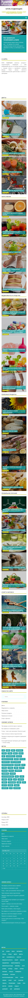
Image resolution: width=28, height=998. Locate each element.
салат (21, 776)
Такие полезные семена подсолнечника (10, 411)
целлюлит (5, 788)
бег (3, 750)
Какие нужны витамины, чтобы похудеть (12, 369)
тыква (19, 782)
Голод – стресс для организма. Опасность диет (12, 548)
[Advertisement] (14, 85)
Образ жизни (6, 197)
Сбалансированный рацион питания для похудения (14, 922)
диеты (21, 753)
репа (16, 776)
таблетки (20, 779)
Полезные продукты (9, 394)
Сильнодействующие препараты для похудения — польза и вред (13, 331)
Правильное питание (9, 493)
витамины (19, 750)
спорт (10, 779)
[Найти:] (14, 696)
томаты (4, 782)
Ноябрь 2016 (5, 825)
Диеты (4, 98)
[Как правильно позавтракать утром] (14, 28)
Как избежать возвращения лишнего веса (11, 270)
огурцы (10, 767)
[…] (4, 49)
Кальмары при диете (9, 450)
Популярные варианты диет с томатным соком (12, 232)
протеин (12, 773)
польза (11, 770)
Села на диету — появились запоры (14, 567)
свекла (4, 779)
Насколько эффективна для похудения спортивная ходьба (12, 665)
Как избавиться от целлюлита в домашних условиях (12, 387)
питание (4, 770)
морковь (17, 764)
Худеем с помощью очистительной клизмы (14, 350)
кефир (16, 759)
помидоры (18, 770)
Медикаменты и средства (8, 708)
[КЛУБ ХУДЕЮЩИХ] (14, 5)
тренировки (12, 782)
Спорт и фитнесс (8, 592)
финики (10, 785)
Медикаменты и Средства (11, 295)
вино (13, 750)
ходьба (17, 785)
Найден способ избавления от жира (14, 289)
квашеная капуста (7, 759)
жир (3, 756)
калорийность (11, 756)
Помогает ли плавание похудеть (13, 610)
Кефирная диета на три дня (11, 134)
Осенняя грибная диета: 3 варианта (14, 153)
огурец (4, 767)
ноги (23, 764)
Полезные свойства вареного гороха (12, 468)
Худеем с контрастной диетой (12, 172)
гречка (4, 753)
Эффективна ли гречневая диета (13, 116)
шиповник (17, 788)
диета (15, 753)
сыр (15, 779)
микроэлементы (15, 762)
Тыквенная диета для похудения (13, 487)
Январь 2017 (5, 822)
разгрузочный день (7, 776)
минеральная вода (7, 764)
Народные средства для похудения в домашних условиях (14, 313)
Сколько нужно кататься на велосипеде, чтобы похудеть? (12, 628)
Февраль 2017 (5, 819)
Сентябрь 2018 (5, 817)
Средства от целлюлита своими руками (13, 214)
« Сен (3, 868)
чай (11, 788)
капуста (19, 756)
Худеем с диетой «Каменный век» (13, 191)
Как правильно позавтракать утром (14, 530)
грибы (10, 753)
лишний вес (5, 762)
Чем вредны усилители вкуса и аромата (12, 510)
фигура (4, 785)
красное (22, 759)
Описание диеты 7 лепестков (12, 252)
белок (8, 750)
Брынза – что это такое (10, 431)
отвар (16, 767)
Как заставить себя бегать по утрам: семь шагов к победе (14, 684)
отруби (22, 767)
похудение (5, 773)
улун (24, 782)
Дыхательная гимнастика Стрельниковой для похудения (12, 647)
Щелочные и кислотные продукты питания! (13, 585)
